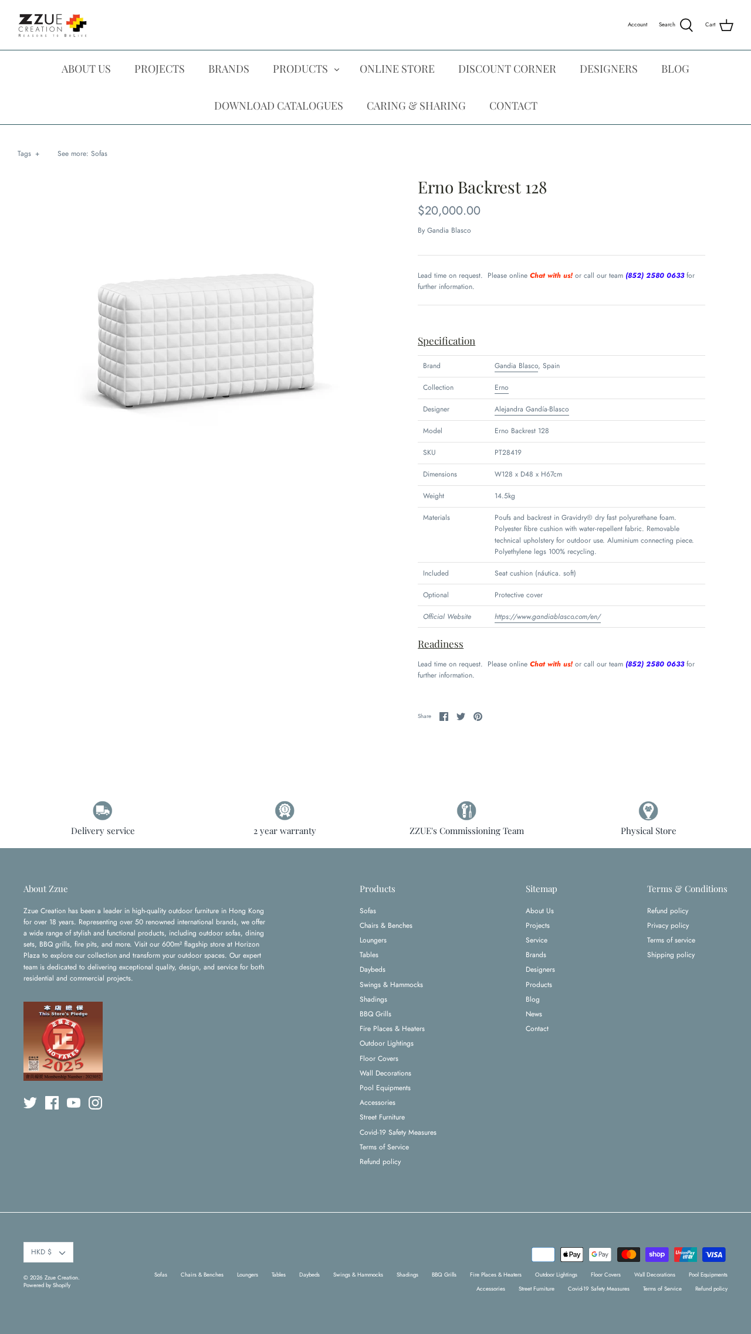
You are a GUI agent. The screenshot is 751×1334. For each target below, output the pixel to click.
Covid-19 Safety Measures (398, 1132)
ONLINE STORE (397, 69)
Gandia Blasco (449, 230)
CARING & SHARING (416, 105)
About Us (540, 911)
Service (536, 940)
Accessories (377, 1102)
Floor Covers (379, 1058)
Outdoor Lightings (387, 1043)
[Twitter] (30, 1103)
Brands (536, 955)
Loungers (373, 940)
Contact (537, 1028)
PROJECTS (159, 69)
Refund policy (380, 1161)
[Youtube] (73, 1103)
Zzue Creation (61, 1278)
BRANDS (228, 69)
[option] (207, 338)
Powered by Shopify (46, 1285)
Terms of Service (384, 1147)
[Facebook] (52, 1103)
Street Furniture (382, 1117)
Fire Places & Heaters (392, 1028)
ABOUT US (86, 69)
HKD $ (41, 1252)
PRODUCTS (300, 69)
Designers (540, 969)
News (534, 1014)
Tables (369, 955)
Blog (533, 999)
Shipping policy (671, 955)
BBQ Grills (375, 1014)
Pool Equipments (385, 1088)
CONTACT (513, 105)
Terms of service (671, 940)
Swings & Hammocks (391, 984)
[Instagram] (95, 1103)
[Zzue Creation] (53, 25)
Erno (502, 387)
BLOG (675, 69)
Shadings (373, 999)
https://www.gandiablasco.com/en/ (548, 616)
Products (539, 984)
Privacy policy (668, 925)
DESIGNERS (609, 69)
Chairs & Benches (386, 925)
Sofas (99, 153)
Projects (538, 925)
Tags (28, 153)
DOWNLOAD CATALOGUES (278, 105)
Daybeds (372, 969)
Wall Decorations (385, 1073)
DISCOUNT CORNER (507, 69)
